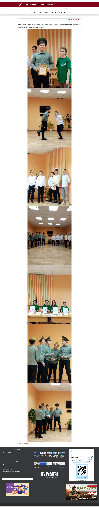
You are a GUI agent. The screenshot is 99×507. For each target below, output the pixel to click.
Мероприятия (26, 443)
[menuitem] (42, 1)
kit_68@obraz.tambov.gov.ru (28, 0)
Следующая (78, 19)
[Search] (64, 12)
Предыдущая (71, 19)
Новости (29, 443)
